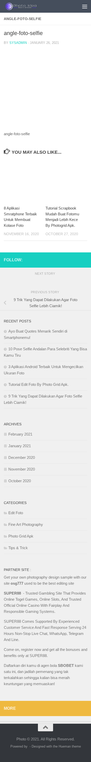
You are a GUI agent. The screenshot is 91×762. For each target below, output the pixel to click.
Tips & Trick (18, 548)
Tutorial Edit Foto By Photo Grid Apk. (38, 384)
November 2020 (21, 469)
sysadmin (18, 43)
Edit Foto (15, 513)
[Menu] (84, 6)
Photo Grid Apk (20, 536)
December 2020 (21, 457)
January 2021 (19, 446)
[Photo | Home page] (27, 6)
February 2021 (20, 434)
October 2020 (19, 481)
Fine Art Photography (25, 524)
